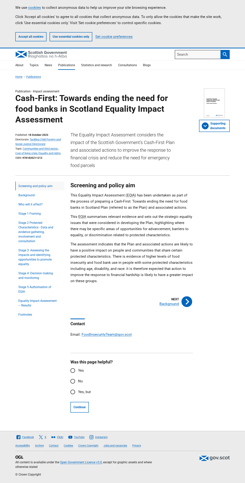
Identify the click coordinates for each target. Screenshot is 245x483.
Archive (39, 445)
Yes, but (84, 392)
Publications (66, 65)
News (48, 65)
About (19, 65)
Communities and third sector (40, 148)
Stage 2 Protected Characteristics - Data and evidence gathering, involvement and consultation (35, 232)
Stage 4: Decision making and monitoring (35, 275)
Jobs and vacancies (115, 445)
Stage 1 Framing (29, 213)
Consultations (127, 65)
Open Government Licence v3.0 (81, 462)
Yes (81, 370)
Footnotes (25, 314)
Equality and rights (49, 153)
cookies (34, 7)
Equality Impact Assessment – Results (37, 303)
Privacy (136, 445)
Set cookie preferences (114, 36)
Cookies (68, 445)
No (80, 381)
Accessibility (22, 445)
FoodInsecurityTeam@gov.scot (107, 334)
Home (18, 76)
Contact (54, 445)
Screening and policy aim (35, 186)
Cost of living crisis (26, 153)
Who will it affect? (30, 204)
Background (26, 195)
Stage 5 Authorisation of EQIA (34, 289)
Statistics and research (96, 65)
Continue (80, 407)
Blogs (147, 65)
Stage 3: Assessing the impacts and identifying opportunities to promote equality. (35, 257)
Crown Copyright (88, 445)
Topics (33, 65)
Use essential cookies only (71, 36)
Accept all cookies (30, 36)
